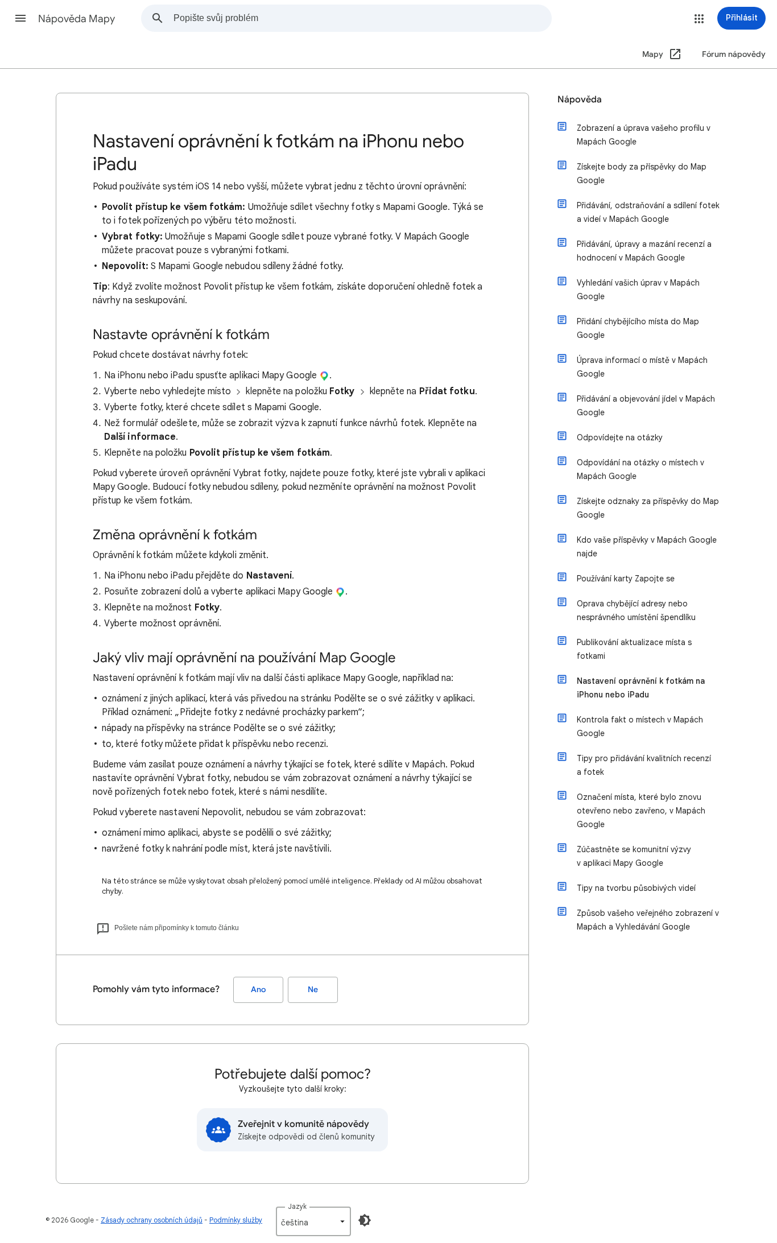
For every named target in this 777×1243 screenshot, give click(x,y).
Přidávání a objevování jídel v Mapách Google (646, 406)
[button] (20, 18)
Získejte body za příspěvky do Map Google (641, 173)
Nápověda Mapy (76, 19)
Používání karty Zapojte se (626, 578)
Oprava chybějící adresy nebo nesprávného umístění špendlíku (636, 610)
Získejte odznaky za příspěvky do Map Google (648, 508)
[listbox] (313, 1221)
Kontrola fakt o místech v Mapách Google (640, 726)
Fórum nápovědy (734, 54)
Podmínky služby (235, 1220)
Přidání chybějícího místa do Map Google (638, 328)
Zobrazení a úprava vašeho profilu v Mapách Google (643, 135)
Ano (258, 989)
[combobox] (362, 18)
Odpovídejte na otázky (620, 437)
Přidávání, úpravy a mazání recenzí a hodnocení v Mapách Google (644, 251)
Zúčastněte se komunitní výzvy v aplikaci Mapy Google (634, 856)
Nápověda (579, 99)
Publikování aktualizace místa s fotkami (634, 649)
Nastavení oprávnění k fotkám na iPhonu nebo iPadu (641, 688)
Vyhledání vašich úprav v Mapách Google (638, 290)
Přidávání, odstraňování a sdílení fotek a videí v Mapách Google (648, 212)
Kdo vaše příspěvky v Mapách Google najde (647, 547)
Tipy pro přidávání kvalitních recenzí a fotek (644, 765)
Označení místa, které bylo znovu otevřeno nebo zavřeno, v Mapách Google (641, 810)
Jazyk (297, 1206)
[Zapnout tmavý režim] (364, 1220)
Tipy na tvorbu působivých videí (636, 888)
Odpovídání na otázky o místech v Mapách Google (640, 469)
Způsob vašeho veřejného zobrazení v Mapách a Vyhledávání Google (648, 920)
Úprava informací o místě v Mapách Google (642, 367)
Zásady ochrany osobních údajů (151, 1220)
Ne (313, 989)
